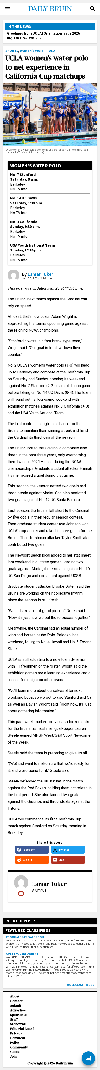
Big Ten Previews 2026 (25, 38)
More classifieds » (80, 984)
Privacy (16, 1033)
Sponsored (18, 1015)
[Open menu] (7, 8)
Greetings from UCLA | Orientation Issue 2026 (43, 33)
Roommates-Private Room (25, 937)
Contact (16, 1001)
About (14, 996)
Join (13, 1056)
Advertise (18, 1010)
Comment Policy (17, 1040)
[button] (92, 8)
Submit (15, 1005)
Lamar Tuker (40, 274)
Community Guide (19, 1049)
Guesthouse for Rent (22, 953)
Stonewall (18, 1024)
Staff (14, 1019)
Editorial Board (22, 1028)
